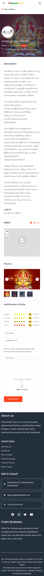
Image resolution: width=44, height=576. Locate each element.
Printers (4, 45)
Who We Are (6, 447)
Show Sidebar (9, 9)
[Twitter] (25, 514)
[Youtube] (31, 514)
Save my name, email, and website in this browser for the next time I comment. (19, 350)
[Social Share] (14, 53)
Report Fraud (6, 467)
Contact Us (5, 451)
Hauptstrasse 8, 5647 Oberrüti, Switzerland (21, 49)
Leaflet (37, 253)
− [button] (7, 234)
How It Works (6, 455)
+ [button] (7, 231)
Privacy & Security (8, 459)
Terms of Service (8, 463)
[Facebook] (13, 514)
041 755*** (18, 46)
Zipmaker (27, 573)
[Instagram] (19, 514)
